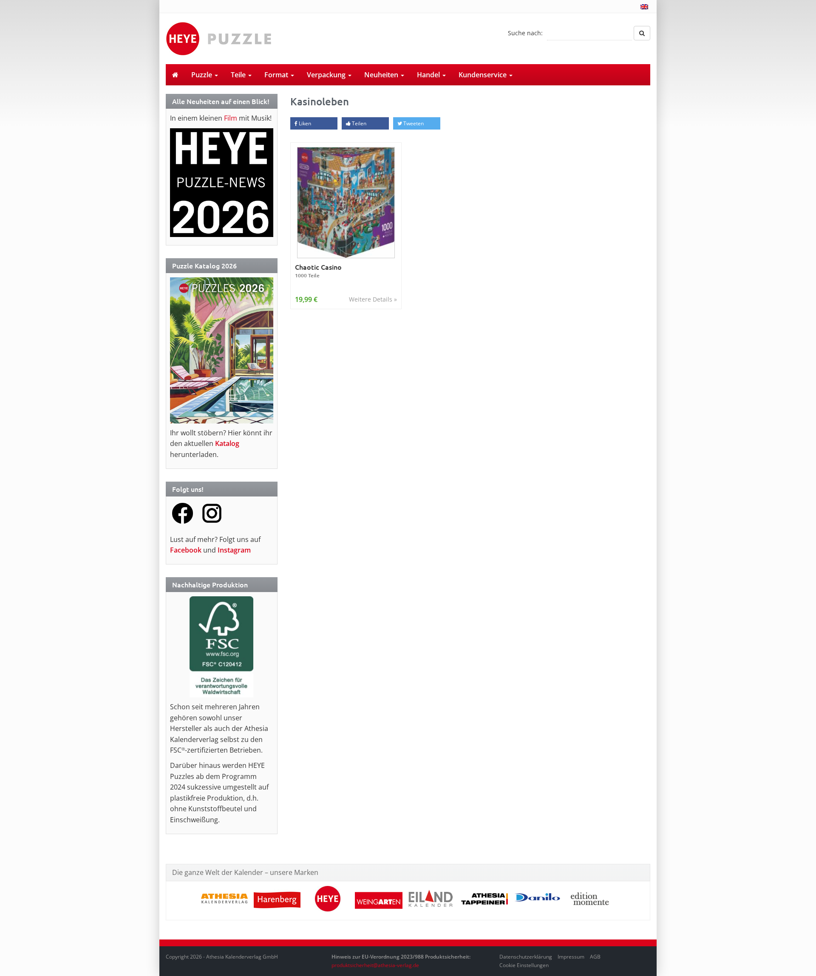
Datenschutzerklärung (525, 956)
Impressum (571, 956)
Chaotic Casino (318, 270)
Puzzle (202, 74)
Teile (239, 74)
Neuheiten (382, 74)
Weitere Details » (373, 299)
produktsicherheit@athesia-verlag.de (375, 965)
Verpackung (327, 74)
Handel (429, 74)
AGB (595, 956)
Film (230, 118)
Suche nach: (525, 33)
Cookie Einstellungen (524, 965)
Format (277, 74)
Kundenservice (483, 74)
